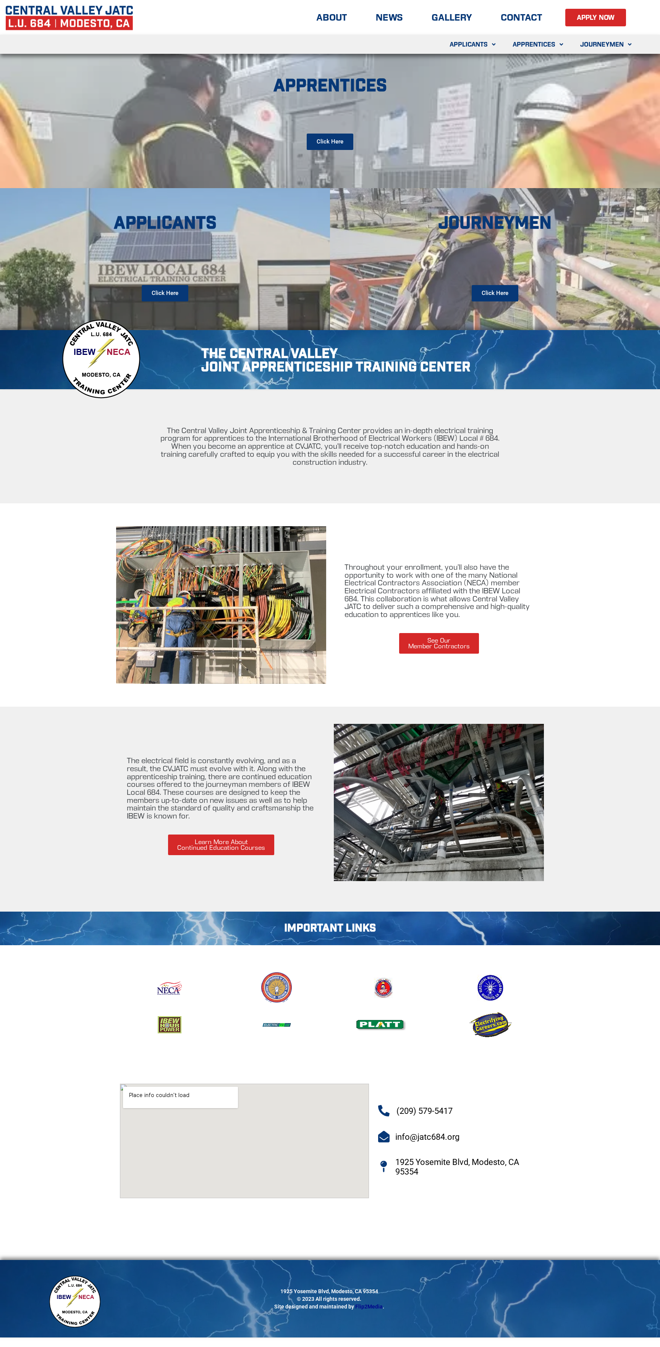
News (389, 17)
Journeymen (602, 44)
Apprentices (534, 44)
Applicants (469, 44)
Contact (521, 17)
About (331, 17)
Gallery (452, 17)
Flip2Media (369, 1306)
